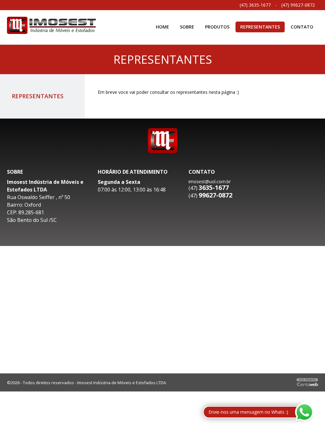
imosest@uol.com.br (210, 181)
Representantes (260, 27)
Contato (302, 27)
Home (162, 27)
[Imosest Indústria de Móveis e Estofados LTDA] (51, 25)
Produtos (217, 27)
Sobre (187, 27)
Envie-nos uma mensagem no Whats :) (248, 412)
